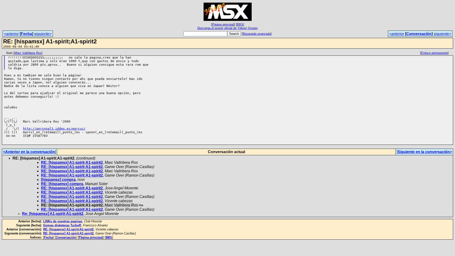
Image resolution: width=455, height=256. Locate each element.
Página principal (223, 24)
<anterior (11, 34)
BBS (240, 24)
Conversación (419, 34)
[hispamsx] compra (58, 180)
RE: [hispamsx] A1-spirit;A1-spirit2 (72, 162)
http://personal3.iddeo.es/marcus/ (54, 128)
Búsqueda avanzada (257, 34)
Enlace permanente (434, 53)
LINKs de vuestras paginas (62, 221)
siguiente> (43, 34)
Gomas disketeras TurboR (62, 225)
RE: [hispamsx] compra (62, 184)
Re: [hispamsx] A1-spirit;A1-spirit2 (52, 214)
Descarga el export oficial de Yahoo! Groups (227, 28)
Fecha (26, 34)
